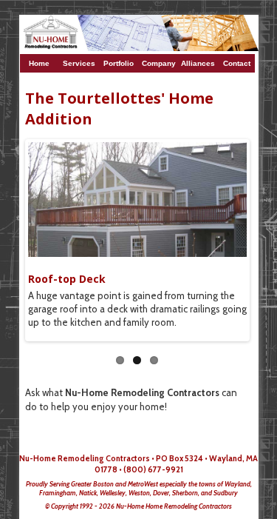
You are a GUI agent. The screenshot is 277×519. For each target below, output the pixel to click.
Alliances (198, 63)
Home (41, 63)
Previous (39, 237)
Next (236, 237)
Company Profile (159, 66)
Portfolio (119, 63)
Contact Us (236, 66)
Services (80, 63)
